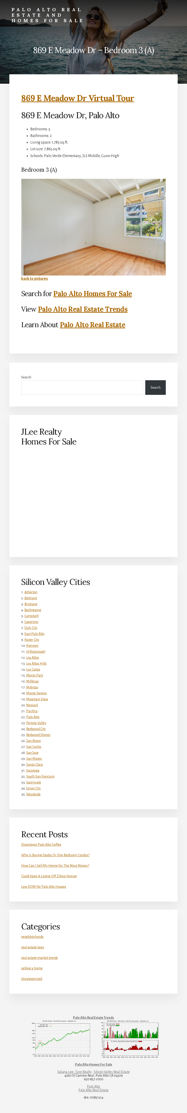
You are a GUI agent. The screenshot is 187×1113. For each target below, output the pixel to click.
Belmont (30, 598)
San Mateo (34, 758)
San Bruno (33, 741)
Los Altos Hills (36, 663)
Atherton (30, 592)
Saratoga (32, 770)
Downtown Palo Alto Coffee (41, 844)
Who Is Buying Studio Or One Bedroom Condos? (55, 855)
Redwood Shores (38, 735)
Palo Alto (32, 717)
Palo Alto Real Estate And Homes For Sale (48, 15)
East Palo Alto (34, 634)
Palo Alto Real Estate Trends (82, 309)
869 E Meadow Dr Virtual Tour (77, 98)
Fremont (32, 645)
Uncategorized (31, 979)
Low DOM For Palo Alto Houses (43, 886)
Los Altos (32, 657)
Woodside (33, 794)
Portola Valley (36, 723)
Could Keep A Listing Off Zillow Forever (49, 876)
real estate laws (32, 947)
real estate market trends (39, 958)
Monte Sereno (36, 693)
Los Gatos (33, 669)
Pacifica (32, 711)
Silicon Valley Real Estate (112, 1072)
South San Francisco (40, 776)
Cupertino (31, 622)
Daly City (30, 628)
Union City (33, 788)
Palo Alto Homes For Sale (92, 293)
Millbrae (32, 681)
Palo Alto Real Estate (92, 324)
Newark (32, 705)
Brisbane (30, 604)
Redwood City (36, 729)
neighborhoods (32, 937)
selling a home (32, 968)
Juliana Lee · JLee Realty (74, 1072)
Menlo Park (34, 675)
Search (26, 377)
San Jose (32, 752)
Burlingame (32, 610)
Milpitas (32, 687)
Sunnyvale (33, 782)
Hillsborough (35, 651)
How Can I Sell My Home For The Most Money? (55, 865)
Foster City (31, 640)
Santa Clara (34, 764)
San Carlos (33, 747)
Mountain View (37, 699)
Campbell (31, 616)
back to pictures (34, 279)
